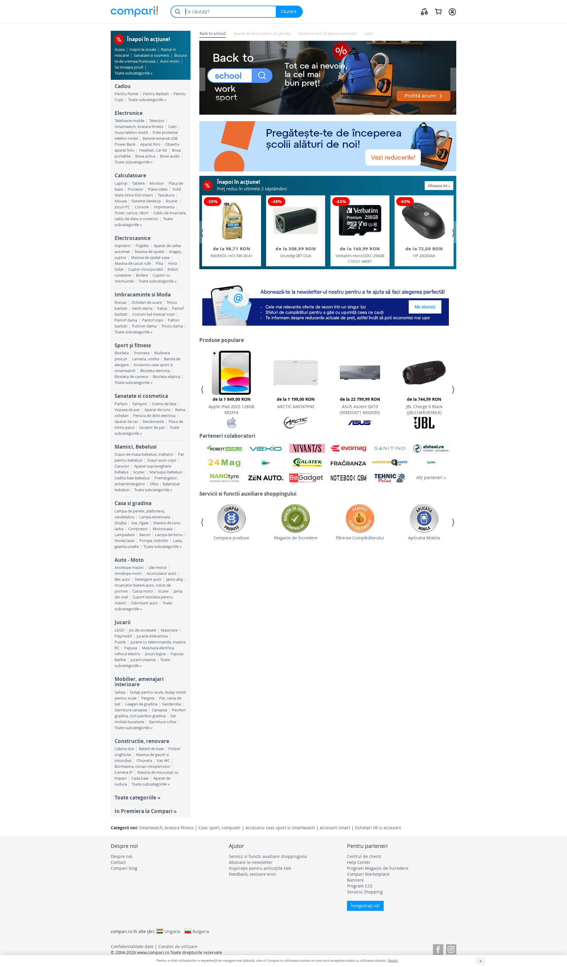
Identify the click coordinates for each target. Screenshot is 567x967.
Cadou (123, 86)
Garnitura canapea (131, 710)
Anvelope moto (128, 573)
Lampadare (125, 534)
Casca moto (142, 591)
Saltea (120, 692)
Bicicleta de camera (131, 376)
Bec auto (122, 579)
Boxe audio (170, 156)
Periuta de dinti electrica (154, 415)
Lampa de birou (169, 534)
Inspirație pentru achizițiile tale (260, 868)
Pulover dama (144, 326)
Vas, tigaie (140, 522)
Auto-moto (170, 61)
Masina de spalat (149, 251)
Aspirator (123, 245)
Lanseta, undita (145, 358)
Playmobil (123, 636)
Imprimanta (164, 207)
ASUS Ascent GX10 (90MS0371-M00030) (360, 405)
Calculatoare (130, 175)
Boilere (142, 275)
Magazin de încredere (295, 538)
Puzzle (120, 642)
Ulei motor (157, 567)
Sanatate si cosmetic (152, 55)
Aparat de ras (126, 421)
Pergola (147, 698)
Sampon (139, 403)
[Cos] (438, 11)
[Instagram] (451, 948)
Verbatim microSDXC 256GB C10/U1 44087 (359, 255)
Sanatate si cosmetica (141, 395)
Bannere (355, 880)
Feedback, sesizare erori (252, 874)
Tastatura (166, 195)
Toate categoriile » (137, 797)
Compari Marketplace (368, 874)
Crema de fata (164, 403)
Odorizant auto (144, 603)
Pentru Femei (126, 93)
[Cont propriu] (452, 11)
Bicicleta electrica (155, 370)
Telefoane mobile (129, 120)
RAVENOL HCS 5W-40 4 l (231, 252)
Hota (172, 263)
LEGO (119, 630)
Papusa (130, 647)
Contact (118, 862)
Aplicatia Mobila (424, 538)
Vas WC (163, 760)
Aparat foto (150, 144)
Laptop (121, 183)
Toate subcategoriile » (133, 73)
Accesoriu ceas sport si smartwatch (280, 827)
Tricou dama (172, 326)
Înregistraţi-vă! (365, 905)
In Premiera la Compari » (146, 811)
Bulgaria (201, 931)
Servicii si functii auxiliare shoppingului (268, 856)
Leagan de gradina (141, 704)
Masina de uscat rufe (133, 263)
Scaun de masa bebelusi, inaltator (144, 454)
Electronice (129, 113)
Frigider (142, 245)
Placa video (158, 189)
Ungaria (172, 931)
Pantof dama (126, 320)
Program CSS (359, 886)
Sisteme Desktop (146, 201)
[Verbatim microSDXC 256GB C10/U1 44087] (360, 220)
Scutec (139, 472)
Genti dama (142, 308)
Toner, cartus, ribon (132, 212)
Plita (159, 263)
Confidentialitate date (132, 946)
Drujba (120, 522)
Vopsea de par (127, 409)
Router (172, 201)
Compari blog (124, 868)
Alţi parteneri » (431, 477)
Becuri (144, 534)
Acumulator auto (161, 573)
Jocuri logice (155, 653)
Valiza (162, 308)
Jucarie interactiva (152, 636)
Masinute (169, 630)
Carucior (122, 466)
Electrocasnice (133, 238)
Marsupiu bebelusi (165, 472)
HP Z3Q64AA (424, 252)
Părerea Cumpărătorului (360, 538)
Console (142, 207)
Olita (154, 483)
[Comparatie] (424, 11)
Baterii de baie (151, 748)
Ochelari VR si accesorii (378, 827)
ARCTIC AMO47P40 (296, 402)
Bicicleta (122, 353)
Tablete (138, 183)
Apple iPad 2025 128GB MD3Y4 (231, 405)
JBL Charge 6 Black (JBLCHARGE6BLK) (424, 405)
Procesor (135, 189)
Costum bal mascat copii (153, 314)
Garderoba (171, 704)
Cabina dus (124, 748)
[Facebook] (438, 948)
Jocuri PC (122, 207)
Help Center (359, 862)
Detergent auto (148, 579)
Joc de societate (142, 630)
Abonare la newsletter (251, 862)
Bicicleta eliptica (166, 376)
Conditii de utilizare (177, 946)
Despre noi (121, 856)
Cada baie (140, 778)
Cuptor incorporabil (145, 269)
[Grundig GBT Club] (295, 220)
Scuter (163, 591)
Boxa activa (145, 156)
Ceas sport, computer (219, 827)
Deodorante (153, 421)
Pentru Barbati (156, 93)
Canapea (159, 710)
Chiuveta (144, 760)
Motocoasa (162, 528)
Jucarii (123, 622)
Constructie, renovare (142, 741)
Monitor (156, 183)
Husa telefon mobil (131, 132)
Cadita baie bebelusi (132, 478)
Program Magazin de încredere (377, 868)
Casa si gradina (133, 503)
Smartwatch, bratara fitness (139, 126)
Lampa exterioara (154, 517)
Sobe (119, 269)
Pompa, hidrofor (153, 540)
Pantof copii (152, 320)
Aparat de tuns (157, 409)
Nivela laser (125, 540)
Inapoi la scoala (142, 49)
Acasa (120, 49)
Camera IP (124, 772)
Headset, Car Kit (153, 150)
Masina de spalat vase (150, 257)
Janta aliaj (174, 579)
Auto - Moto (129, 559)
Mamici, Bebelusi (136, 446)
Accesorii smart (335, 827)
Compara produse (231, 538)
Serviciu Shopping (365, 892)
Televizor (156, 120)
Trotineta (141, 353)
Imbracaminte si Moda (143, 294)
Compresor (138, 528)
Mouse (121, 201)
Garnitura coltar (163, 721)
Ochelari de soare (146, 302)
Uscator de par (152, 427)
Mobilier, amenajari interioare (139, 682)
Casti (172, 126)
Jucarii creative (143, 659)
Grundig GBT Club (296, 252)
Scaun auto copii (161, 460)
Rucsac (121, 302)
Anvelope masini (129, 567)
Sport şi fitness (133, 345)
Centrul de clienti (364, 856)
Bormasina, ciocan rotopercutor (142, 766)
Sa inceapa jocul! (129, 67)
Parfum (121, 403)
